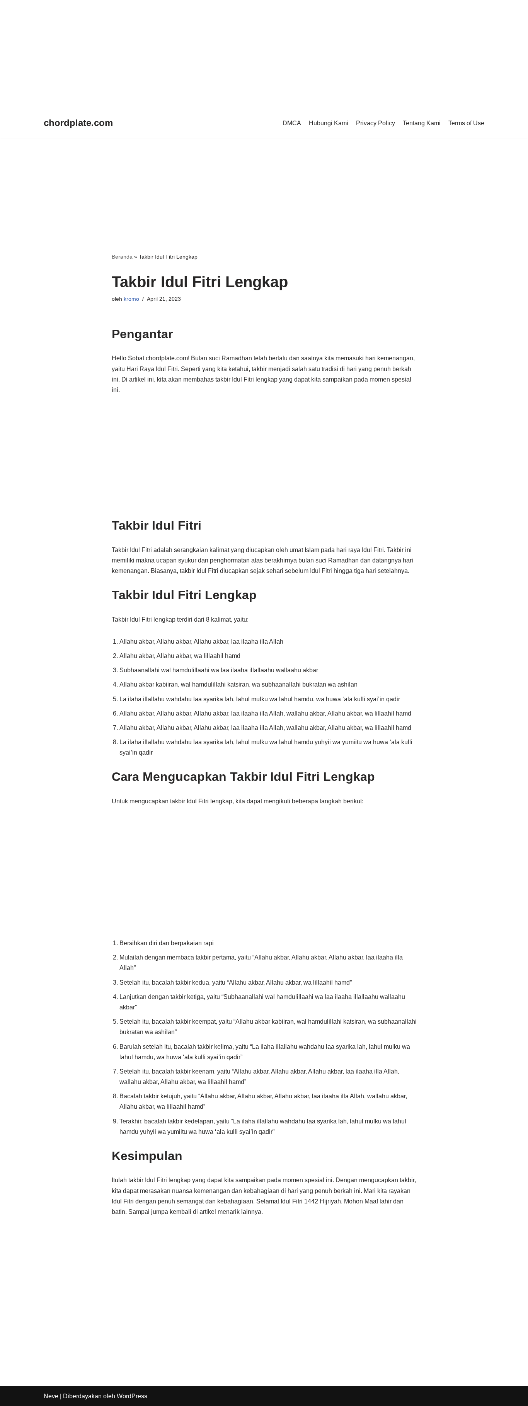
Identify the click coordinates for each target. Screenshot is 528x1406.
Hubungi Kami (328, 123)
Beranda (122, 257)
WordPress (132, 1396)
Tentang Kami (422, 123)
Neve (51, 1396)
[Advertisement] (232, 54)
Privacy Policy (375, 123)
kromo (131, 299)
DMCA (292, 123)
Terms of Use (466, 123)
